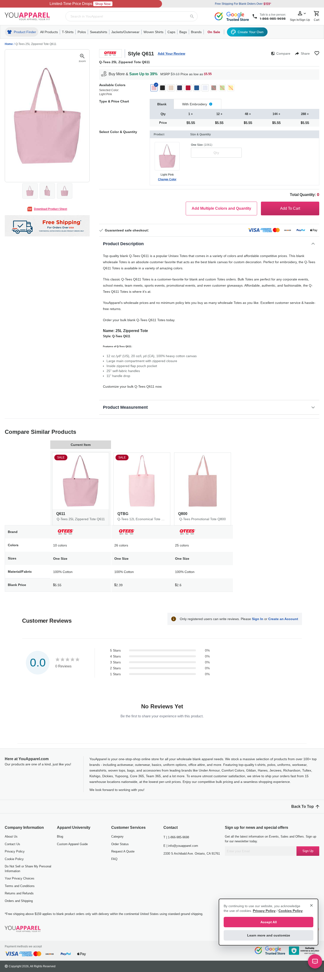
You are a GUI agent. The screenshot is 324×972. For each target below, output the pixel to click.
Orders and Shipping (19, 901)
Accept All (268, 922)
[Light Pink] (154, 87)
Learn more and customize (268, 935)
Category (117, 836)
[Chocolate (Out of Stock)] (213, 87)
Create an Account (283, 619)
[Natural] (171, 87)
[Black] (162, 87)
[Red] (188, 87)
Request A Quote (122, 851)
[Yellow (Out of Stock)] (230, 87)
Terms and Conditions (20, 886)
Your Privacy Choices (19, 878)
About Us (11, 836)
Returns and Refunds (19, 893)
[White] (205, 87)
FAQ (114, 859)
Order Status (120, 844)
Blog (60, 836)
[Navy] (179, 87)
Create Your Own (251, 32)
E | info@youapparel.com (180, 846)
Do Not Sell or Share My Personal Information (28, 869)
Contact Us (12, 844)
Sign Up (307, 851)
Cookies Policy (290, 911)
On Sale (214, 32)
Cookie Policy (14, 859)
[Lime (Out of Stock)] (222, 87)
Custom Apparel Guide (72, 844)
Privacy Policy (15, 851)
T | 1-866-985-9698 (176, 837)
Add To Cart (290, 208)
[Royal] (196, 87)
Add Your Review (171, 53)
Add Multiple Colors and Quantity (221, 208)
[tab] (162, 104)
